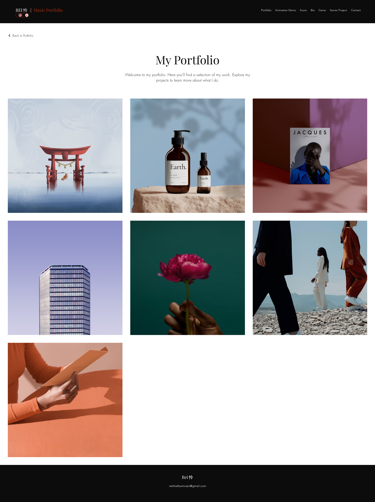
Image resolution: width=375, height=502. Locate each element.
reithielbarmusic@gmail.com (187, 486)
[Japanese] (25, 15)
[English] (19, 15)
